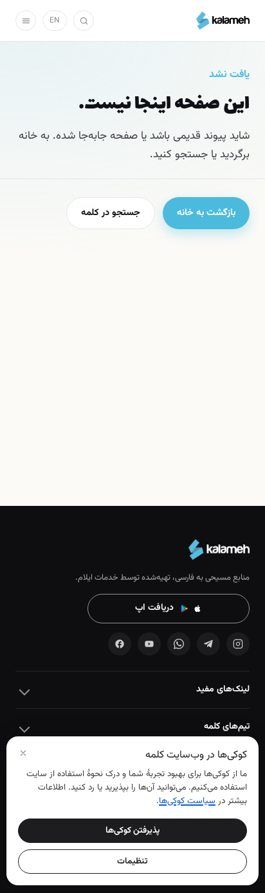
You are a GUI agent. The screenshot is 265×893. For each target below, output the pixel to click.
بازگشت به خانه (206, 212)
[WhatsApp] (178, 643)
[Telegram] (208, 643)
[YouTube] (149, 643)
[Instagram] (238, 643)
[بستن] (23, 753)
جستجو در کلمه (110, 212)
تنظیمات (132, 861)
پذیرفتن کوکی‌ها (132, 830)
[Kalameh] (223, 21)
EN (55, 20)
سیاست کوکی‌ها (187, 801)
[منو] (25, 20)
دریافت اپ (154, 608)
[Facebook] (119, 643)
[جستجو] (83, 20)
